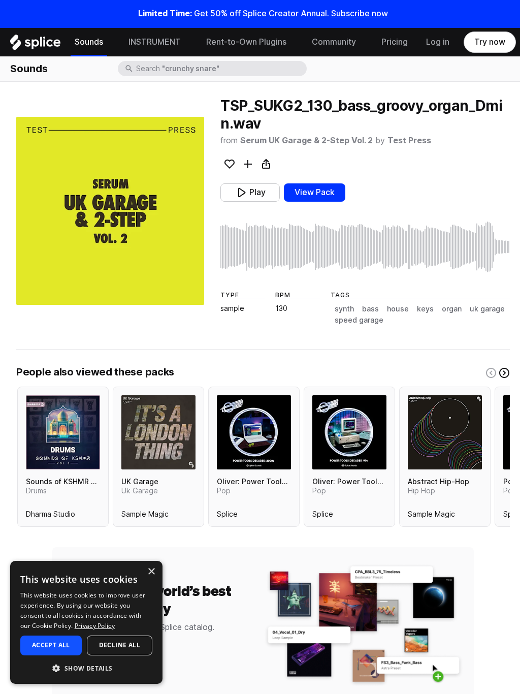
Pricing (394, 42)
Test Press (409, 140)
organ (452, 309)
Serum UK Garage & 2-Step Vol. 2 (306, 140)
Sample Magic (145, 516)
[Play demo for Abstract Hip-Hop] (445, 432)
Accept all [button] (51, 645)
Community (334, 42)
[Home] (35, 45)
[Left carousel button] (491, 373)
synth (344, 309)
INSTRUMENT (154, 42)
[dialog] (86, 622)
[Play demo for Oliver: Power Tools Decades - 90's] (349, 432)
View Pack (315, 192)
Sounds (89, 42)
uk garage (487, 309)
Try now (489, 42)
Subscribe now (359, 13)
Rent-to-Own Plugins (246, 42)
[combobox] (220, 69)
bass (370, 309)
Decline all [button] (119, 645)
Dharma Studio (50, 516)
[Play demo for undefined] (110, 211)
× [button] (151, 572)
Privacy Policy (95, 625)
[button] (86, 668)
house (398, 309)
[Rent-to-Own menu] (294, 42)
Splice (227, 516)
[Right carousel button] (504, 373)
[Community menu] (363, 42)
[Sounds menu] (110, 42)
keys (425, 309)
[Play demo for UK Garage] (158, 432)
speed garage (359, 320)
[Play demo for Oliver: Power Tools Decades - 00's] (254, 432)
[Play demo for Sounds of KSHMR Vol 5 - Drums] (63, 432)
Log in (437, 42)
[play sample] (365, 247)
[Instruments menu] (188, 42)
